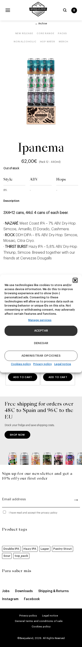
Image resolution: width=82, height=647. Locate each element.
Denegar (41, 343)
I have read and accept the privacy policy (33, 512)
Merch (63, 42)
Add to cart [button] (22, 377)
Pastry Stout (62, 548)
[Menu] (7, 10)
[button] (75, 280)
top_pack (21, 555)
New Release (24, 33)
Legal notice (62, 364)
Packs (62, 33)
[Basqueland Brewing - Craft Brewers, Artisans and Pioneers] (38, 9)
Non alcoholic (25, 42)
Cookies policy (21, 364)
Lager (45, 548)
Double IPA (11, 548)
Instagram (10, 599)
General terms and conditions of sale (39, 621)
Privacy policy (42, 364)
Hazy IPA (29, 548)
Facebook (32, 599)
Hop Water (47, 42)
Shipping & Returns (53, 591)
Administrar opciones (41, 355)
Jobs (6, 591)
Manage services (39, 320)
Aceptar (41, 330)
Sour (6, 555)
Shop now (17, 435)
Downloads (24, 591)
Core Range (45, 33)
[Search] (65, 10)
